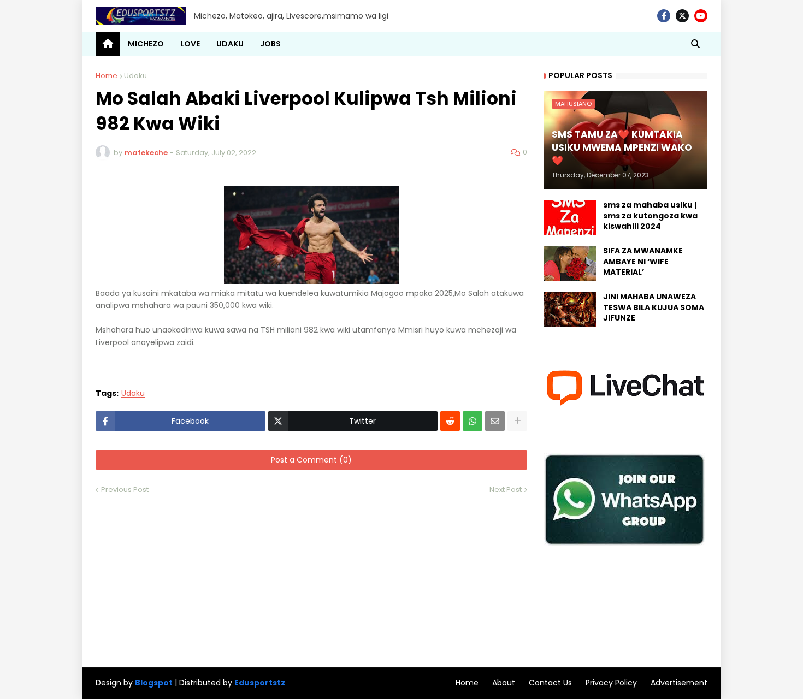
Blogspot (154, 683)
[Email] (495, 421)
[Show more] (517, 421)
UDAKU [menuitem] (230, 43)
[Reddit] (450, 421)
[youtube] (700, 15)
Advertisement (679, 682)
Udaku (135, 75)
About (503, 682)
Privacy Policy (611, 682)
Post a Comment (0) (311, 459)
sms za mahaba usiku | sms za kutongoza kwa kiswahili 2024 (650, 216)
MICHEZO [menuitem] (146, 43)
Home (106, 75)
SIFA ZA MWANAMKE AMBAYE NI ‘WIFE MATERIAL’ (643, 261)
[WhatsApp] (472, 421)
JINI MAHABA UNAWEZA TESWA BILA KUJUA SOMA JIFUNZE (653, 307)
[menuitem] (108, 44)
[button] (695, 44)
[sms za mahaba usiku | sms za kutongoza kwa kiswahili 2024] (570, 217)
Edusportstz (259, 682)
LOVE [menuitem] (190, 43)
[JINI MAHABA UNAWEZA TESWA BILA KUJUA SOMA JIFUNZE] (570, 309)
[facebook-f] (663, 15)
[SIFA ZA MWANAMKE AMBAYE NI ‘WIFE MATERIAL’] (570, 263)
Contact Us (550, 682)
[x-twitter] (682, 15)
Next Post (505, 489)
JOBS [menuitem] (270, 43)
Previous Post (125, 489)
